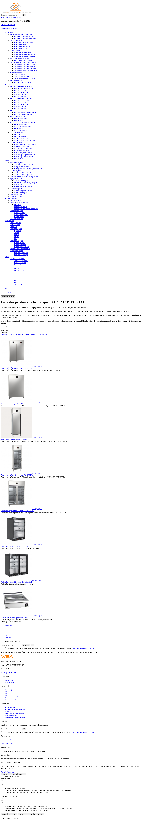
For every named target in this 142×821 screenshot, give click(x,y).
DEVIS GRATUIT (8, 25)
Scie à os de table (20, 74)
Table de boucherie (21, 261)
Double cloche (19, 217)
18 (6, 635)
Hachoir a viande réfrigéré (23, 42)
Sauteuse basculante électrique (24, 140)
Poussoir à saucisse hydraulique (25, 38)
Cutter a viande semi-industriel (25, 56)
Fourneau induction (21, 96)
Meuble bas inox (20, 269)
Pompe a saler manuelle (22, 82)
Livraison (8, 711)
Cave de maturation (16, 195)
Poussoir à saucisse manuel (23, 36)
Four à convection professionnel (25, 112)
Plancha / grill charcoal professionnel (23, 122)
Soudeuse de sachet (16, 219)
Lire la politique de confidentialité (83, 648)
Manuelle (17, 205)
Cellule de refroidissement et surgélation (24, 177)
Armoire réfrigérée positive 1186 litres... (15, 404)
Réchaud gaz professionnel (23, 88)
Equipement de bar (16, 179)
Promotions (5, 29)
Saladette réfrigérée (16, 197)
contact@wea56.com (8, 673)
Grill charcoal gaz (20, 130)
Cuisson (8, 84)
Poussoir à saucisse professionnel (21, 34)
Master (16, 237)
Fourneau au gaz (20, 90)
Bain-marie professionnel (23, 153)
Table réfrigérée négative (23, 175)
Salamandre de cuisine (22, 151)
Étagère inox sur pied (21, 283)
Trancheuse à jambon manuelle (25, 68)
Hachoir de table (20, 44)
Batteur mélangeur (16, 241)
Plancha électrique (20, 124)
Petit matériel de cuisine (13, 700)
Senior (16, 235)
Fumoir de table (19, 159)
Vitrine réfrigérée (16, 189)
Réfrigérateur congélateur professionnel (28, 169)
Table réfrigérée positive (22, 173)
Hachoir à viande (16, 40)
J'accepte (5, 774)
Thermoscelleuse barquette (19, 203)
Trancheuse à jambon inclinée (24, 64)
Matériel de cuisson (12, 694)
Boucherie (9, 32)
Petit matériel (9, 221)
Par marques (9, 690)
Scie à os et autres (16, 72)
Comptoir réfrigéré (20, 193)
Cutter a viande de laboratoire (24, 54)
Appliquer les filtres (8, 296)
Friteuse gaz (18, 120)
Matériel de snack (16, 142)
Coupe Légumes (15, 223)
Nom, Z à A (21, 335)
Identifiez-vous (16, 17)
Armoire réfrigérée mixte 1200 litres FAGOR (17, 368)
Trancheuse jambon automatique (25, 70)
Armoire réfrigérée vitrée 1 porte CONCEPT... (17, 475)
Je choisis (13, 774)
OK (24, 15)
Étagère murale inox (21, 281)
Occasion (8, 289)
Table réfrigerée (15, 171)
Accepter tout (38, 814)
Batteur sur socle (20, 245)
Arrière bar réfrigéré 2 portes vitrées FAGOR (16, 582)
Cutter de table (15, 225)
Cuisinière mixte (20, 94)
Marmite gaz (18, 134)
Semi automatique (20, 207)
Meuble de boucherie (17, 259)
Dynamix (17, 231)
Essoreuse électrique (21, 255)
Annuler (4, 814)
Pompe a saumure (16, 80)
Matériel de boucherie (13, 692)
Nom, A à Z (13, 335)
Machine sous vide (16, 211)
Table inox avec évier (21, 277)
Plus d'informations (7, 772)
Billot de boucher (20, 263)
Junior (16, 233)
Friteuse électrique (20, 118)
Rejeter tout (12, 814)
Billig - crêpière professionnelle (25, 144)
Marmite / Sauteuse (16, 132)
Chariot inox (14, 287)
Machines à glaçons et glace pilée (25, 183)
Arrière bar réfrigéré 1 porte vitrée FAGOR (16, 546)
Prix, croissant (31, 335)
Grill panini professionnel (23, 149)
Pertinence (4, 335)
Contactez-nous (10, 707)
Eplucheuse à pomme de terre (20, 249)
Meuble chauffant (20, 271)
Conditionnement (11, 199)
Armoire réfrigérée (16, 163)
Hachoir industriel (20, 48)
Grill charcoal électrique (22, 126)
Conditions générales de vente (15, 709)
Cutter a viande (15, 50)
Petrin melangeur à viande (23, 60)
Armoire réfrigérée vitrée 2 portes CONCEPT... (17, 511)
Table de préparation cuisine (24, 275)
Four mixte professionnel (23, 114)
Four (11, 110)
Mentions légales (11, 715)
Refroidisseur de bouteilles (23, 187)
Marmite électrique (20, 136)
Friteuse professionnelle (18, 116)
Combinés (13, 227)
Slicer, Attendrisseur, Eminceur (25, 78)
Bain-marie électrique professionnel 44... (15, 618)
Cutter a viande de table (22, 52)
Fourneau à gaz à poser (22, 100)
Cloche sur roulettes (21, 215)
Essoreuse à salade (16, 251)
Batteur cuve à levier (21, 247)
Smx (15, 239)
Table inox (13, 273)
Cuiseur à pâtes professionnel (24, 155)
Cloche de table (19, 213)
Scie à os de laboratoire (22, 76)
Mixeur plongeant (16, 229)
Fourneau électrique (21, 92)
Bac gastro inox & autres (18, 285)
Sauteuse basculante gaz (22, 138)
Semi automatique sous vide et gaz (26, 209)
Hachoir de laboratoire (22, 46)
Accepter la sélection (25, 814)
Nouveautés (13, 29)
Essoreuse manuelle (21, 253)
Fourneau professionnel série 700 (21, 86)
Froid (7, 161)
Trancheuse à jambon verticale (24, 66)
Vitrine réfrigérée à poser (23, 191)
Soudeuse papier (15, 201)
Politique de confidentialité (14, 713)
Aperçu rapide (37, 366)
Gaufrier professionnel (22, 147)
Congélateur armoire (21, 167)
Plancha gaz (18, 128)
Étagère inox (14, 279)
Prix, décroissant (42, 335)
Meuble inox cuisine (17, 267)
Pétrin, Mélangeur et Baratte (19, 58)
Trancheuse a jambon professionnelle (23, 62)
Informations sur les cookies (15, 717)
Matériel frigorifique (12, 696)
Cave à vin (18, 185)
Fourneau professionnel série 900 (21, 98)
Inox (7, 257)
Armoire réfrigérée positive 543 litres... (14, 439)
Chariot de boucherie (21, 265)
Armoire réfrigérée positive (23, 165)
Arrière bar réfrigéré (21, 181)
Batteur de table (19, 243)
